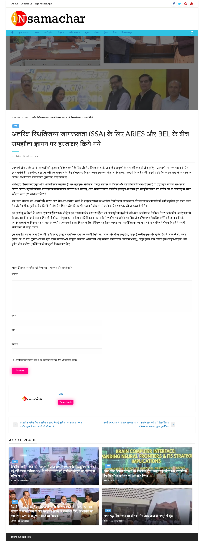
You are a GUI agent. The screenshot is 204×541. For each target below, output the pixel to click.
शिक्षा (114, 32)
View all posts (65, 402)
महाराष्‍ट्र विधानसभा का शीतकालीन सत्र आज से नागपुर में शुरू (138, 515)
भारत (36, 32)
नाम (14, 316)
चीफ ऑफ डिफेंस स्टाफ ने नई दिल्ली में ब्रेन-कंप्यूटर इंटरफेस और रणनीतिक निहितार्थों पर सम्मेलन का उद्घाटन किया (145, 473)
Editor (19, 156)
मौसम (96, 32)
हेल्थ (106, 32)
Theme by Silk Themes (21, 537)
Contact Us (26, 4)
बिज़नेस (61, 32)
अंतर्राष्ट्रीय (48, 32)
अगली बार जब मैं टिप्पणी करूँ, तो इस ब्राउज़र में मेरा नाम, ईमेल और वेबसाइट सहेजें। (46, 360)
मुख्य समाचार (24, 32)
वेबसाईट (15, 344)
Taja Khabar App (43, 4)
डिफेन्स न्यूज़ (126, 32)
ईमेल (14, 330)
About (14, 4)
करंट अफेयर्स (74, 32)
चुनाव (87, 32)
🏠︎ (12, 32)
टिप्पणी (15, 274)
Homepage (16, 117)
